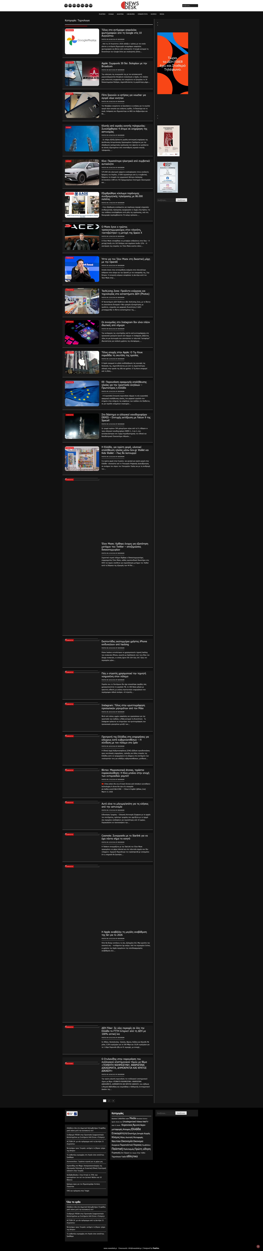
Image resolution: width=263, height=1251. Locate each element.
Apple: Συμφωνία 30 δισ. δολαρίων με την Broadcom (124, 65)
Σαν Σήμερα (125, 1153)
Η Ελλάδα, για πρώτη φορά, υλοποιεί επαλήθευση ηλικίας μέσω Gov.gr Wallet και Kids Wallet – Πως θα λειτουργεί (125, 450)
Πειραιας (137, 1144)
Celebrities (121, 1118)
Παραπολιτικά (126, 1144)
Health (127, 1118)
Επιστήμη (132, 1133)
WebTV (145, 1121)
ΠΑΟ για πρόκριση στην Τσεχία (78, 1191)
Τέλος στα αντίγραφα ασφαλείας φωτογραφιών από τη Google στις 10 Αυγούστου (122, 32)
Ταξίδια (143, 1153)
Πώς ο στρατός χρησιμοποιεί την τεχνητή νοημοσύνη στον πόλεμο (124, 675)
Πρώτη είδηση (143, 1148)
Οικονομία (78, 5)
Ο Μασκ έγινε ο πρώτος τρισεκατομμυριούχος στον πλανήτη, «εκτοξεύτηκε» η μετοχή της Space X (122, 229)
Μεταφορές (138, 1137)
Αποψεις (127, 1129)
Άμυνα (136, 1124)
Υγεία (123, 1156)
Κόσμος (86, 5)
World (118, 1125)
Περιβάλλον (146, 1145)
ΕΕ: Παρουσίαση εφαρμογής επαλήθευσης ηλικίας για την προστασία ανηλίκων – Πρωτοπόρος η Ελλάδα (124, 384)
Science (145, 1118)
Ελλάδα (70, 5)
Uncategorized (129, 1121)
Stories (118, 1122)
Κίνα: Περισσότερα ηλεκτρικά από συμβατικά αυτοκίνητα (126, 162)
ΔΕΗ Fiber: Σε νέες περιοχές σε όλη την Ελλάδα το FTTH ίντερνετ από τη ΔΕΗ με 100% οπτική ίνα (124, 1030)
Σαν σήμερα (133, 1153)
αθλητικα (74, 5)
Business (114, 1119)
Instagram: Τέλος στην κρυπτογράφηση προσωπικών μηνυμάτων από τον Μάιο (123, 706)
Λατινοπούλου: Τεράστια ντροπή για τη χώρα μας (85, 1161)
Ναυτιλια (116, 1141)
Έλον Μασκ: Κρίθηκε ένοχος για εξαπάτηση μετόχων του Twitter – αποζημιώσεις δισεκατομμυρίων (125, 546)
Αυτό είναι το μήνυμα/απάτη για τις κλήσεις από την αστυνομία (125, 805)
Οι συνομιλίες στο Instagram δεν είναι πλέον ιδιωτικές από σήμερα (126, 323)
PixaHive (156, 1248)
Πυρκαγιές (116, 1152)
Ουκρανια (115, 1145)
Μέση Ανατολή (126, 1137)
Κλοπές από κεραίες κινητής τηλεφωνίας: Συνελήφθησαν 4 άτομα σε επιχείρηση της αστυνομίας (124, 128)
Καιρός (147, 1133)
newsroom (121, 39)
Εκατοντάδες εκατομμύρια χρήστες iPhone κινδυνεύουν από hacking (124, 643)
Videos (139, 1121)
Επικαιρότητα (82, 5)
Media (90, 5)
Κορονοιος (126, 1124)
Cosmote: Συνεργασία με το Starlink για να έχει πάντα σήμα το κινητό (125, 837)
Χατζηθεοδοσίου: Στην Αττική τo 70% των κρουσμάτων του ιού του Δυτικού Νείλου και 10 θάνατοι (84, 1177)
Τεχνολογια (69, 30)
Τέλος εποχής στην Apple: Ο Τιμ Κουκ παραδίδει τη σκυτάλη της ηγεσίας (122, 354)
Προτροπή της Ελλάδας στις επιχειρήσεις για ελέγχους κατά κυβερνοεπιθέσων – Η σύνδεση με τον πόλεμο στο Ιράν (125, 739)
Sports (113, 1122)
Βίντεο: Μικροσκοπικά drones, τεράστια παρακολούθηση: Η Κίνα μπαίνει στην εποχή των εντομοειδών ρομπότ (125, 772)
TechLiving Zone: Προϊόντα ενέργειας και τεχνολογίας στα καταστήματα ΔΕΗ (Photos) (125, 292)
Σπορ (138, 1153)
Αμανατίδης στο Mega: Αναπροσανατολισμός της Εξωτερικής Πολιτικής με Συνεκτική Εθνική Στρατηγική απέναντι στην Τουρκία (86, 1168)
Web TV (114, 1125)
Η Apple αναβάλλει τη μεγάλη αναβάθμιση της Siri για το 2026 (124, 933)
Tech (121, 1122)
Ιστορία (140, 1133)
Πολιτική (65, 5)
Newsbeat (139, 1118)
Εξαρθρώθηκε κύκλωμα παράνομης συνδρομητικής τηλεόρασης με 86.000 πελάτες (122, 196)
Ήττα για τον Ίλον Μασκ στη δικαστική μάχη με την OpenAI (126, 260)
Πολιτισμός (69, 1063)
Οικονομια (138, 1141)
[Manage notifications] (258, 1246)
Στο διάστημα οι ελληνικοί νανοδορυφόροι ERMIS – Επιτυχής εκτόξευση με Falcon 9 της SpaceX (126, 417)
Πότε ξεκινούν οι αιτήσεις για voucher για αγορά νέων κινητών (124, 96)
